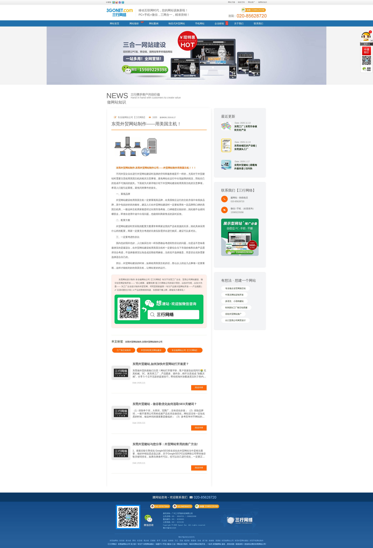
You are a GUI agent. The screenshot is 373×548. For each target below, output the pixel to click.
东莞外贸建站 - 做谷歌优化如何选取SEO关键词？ (165, 404)
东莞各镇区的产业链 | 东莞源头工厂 (245, 147)
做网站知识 (262, 2)
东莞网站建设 (148, 544)
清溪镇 (218, 541)
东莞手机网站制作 (256, 541)
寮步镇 (146, 541)
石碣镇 (152, 541)
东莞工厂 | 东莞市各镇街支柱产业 (245, 128)
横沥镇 (187, 541)
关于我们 (238, 23)
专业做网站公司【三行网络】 (185, 350)
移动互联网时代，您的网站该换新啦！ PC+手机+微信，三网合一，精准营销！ (164, 12)
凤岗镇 (170, 541)
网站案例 (153, 23)
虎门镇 (204, 541)
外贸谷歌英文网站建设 (151, 350)
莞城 (181, 541)
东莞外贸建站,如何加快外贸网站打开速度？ (161, 363)
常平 (158, 541)
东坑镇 (121, 541)
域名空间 (241, 2)
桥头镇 (128, 541)
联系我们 (258, 23)
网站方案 (231, 2)
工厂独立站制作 (124, 350)
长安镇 (139, 541)
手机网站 (199, 23)
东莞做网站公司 (227, 541)
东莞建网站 (217, 544)
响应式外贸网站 (177, 23)
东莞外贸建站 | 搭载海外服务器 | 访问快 (245, 167)
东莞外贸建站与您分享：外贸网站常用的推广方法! (165, 444)
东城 (199, 541)
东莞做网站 (114, 541)
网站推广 (251, 2)
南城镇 (211, 541)
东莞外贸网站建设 (242, 541)
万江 (176, 541)
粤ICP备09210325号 (186, 537)
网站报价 (134, 23)
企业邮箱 (219, 23)
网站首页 (114, 23)
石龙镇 (164, 541)
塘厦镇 (193, 541)
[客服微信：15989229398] (367, 69)
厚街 (134, 541)
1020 (154, 117)
